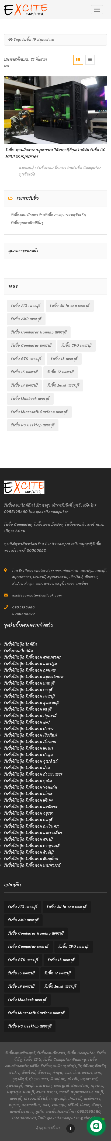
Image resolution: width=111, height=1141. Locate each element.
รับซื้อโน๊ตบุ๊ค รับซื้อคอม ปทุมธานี (30, 715)
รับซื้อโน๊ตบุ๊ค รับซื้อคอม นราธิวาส (30, 806)
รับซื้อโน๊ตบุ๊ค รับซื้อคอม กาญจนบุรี (32, 845)
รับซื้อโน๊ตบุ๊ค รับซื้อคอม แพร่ (27, 722)
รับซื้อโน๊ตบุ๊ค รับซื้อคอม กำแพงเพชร (33, 774)
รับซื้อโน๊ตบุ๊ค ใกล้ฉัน (20, 644)
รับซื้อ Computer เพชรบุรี (31, 345)
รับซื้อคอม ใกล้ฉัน (18, 650)
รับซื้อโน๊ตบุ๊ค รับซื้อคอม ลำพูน (28, 754)
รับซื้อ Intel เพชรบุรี (63, 385)
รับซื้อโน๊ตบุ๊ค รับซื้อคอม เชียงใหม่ (30, 735)
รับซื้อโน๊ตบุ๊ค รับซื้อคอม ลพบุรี (28, 819)
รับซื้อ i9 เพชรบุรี (24, 385)
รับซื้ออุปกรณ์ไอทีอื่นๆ (27, 223)
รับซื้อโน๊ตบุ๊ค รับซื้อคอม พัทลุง (28, 800)
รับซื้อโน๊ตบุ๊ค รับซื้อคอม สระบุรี (28, 839)
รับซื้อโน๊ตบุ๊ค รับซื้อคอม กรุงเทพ (30, 670)
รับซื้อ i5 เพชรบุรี (24, 372)
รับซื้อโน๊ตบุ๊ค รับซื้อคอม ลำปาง (29, 728)
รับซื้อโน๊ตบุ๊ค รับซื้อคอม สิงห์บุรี (29, 852)
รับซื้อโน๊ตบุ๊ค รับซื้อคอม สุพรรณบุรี (31, 702)
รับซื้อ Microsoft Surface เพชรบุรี (39, 412)
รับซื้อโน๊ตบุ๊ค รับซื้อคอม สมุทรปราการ (34, 676)
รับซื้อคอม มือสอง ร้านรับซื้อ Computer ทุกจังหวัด (60, 171)
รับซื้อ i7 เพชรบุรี (60, 372)
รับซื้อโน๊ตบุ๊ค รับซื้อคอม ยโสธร (28, 793)
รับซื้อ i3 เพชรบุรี (64, 358)
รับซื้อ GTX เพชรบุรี (26, 358)
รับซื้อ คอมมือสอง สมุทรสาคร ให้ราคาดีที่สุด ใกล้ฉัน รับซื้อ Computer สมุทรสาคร (56, 153)
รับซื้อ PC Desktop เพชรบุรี (32, 425)
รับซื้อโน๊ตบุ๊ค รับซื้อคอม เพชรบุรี (29, 696)
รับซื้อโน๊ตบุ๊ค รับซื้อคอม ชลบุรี (27, 709)
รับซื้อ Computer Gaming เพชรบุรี (39, 332)
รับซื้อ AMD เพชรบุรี (26, 319)
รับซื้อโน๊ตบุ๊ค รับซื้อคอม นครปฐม (30, 663)
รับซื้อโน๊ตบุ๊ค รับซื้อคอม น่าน (27, 767)
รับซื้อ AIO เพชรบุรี (25, 305)
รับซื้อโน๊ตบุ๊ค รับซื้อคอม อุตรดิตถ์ (31, 761)
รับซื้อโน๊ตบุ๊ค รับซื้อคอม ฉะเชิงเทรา (32, 826)
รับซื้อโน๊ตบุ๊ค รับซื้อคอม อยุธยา (29, 813)
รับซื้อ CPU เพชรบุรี (76, 345)
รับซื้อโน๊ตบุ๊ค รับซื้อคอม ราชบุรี (28, 689)
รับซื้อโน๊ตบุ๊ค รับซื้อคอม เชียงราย (30, 741)
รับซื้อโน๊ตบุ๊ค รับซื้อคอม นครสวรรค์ (32, 865)
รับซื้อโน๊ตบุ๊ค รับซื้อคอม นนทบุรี (29, 683)
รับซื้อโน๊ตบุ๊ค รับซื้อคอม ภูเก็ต (28, 780)
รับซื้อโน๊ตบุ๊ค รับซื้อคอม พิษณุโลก (31, 858)
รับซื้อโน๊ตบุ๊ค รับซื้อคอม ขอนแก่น (30, 787)
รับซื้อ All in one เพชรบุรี (70, 305)
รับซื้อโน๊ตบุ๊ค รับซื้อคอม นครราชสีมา (33, 832)
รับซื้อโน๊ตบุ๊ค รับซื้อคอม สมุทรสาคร (32, 657)
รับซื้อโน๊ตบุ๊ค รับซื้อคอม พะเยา (28, 748)
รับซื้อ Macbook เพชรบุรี (30, 398)
